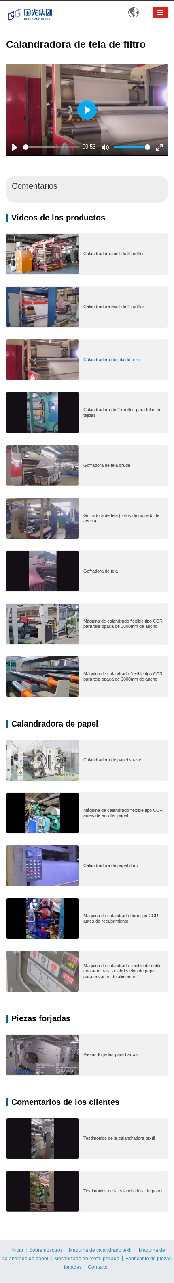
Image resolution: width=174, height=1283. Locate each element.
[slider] (51, 147)
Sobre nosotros (46, 1250)
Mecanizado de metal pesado (86, 1258)
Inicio (17, 1250)
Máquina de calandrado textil (101, 1250)
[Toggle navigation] (160, 12)
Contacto (98, 1267)
